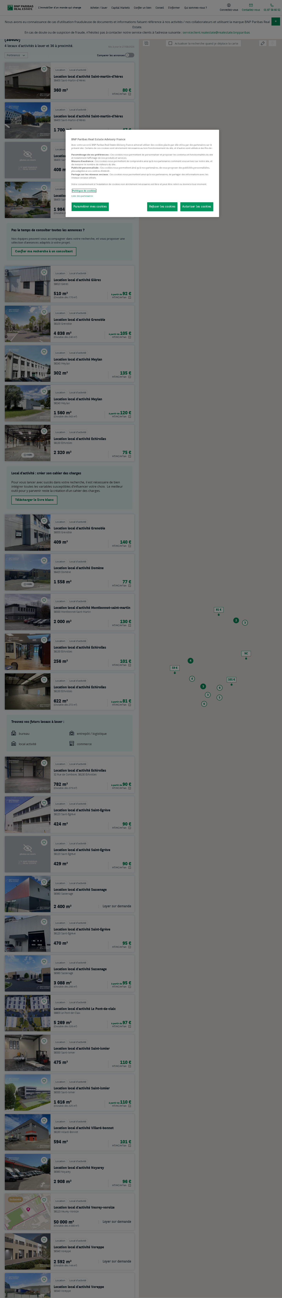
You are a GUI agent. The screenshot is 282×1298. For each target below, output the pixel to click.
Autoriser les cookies (196, 206)
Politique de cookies (84, 190)
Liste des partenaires (82, 195)
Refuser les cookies (162, 206)
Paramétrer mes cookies (90, 206)
